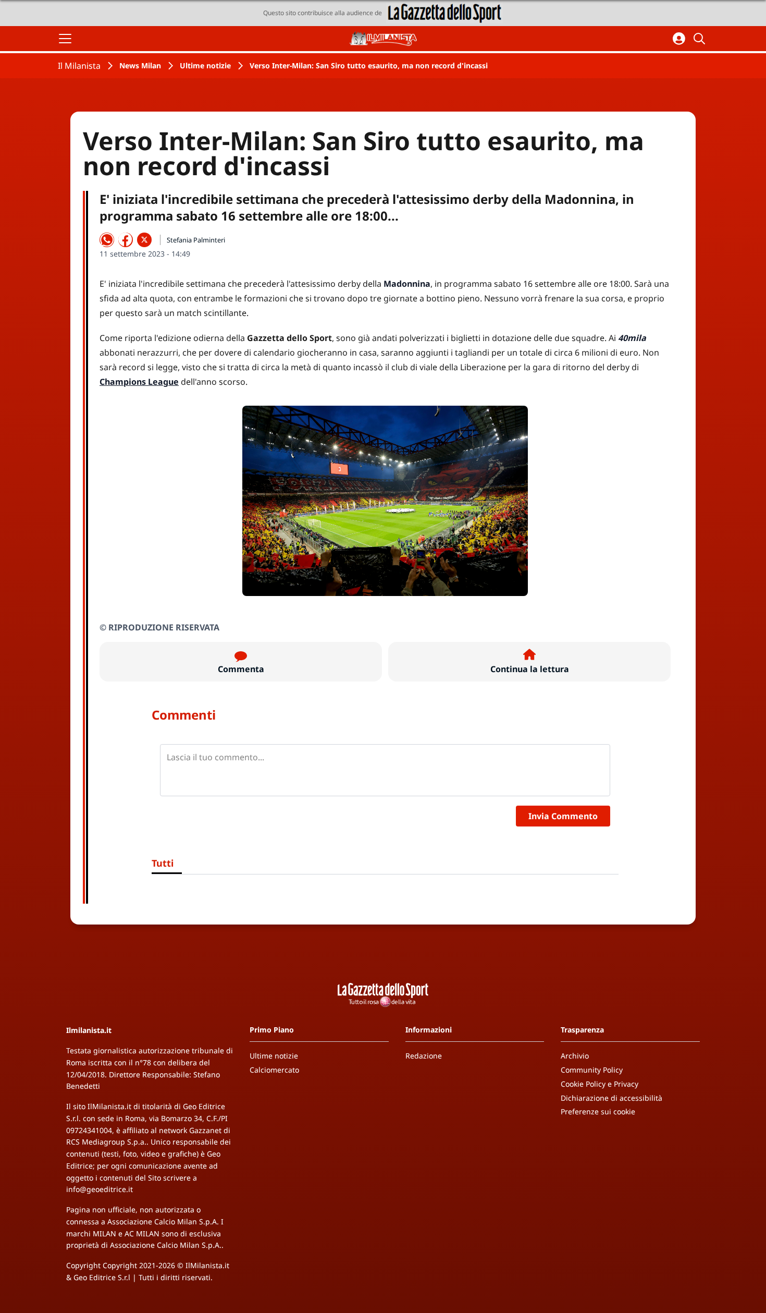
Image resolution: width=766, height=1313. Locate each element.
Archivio (575, 1056)
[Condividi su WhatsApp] (107, 240)
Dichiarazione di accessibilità (611, 1098)
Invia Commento (563, 816)
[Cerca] (701, 38)
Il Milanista (79, 65)
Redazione (423, 1056)
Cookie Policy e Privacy (599, 1084)
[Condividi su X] (144, 240)
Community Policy (592, 1070)
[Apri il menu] (65, 38)
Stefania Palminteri (196, 240)
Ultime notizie (205, 65)
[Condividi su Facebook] (125, 240)
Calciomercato (274, 1070)
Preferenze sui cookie (598, 1111)
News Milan (140, 65)
